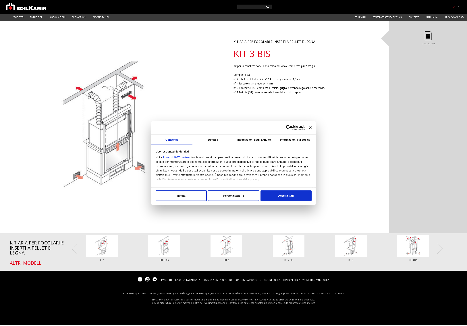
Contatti (414, 17)
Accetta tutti (286, 195)
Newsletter (166, 279)
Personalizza (231, 195)
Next (440, 249)
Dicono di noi (101, 17)
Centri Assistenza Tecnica (387, 17)
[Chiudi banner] (310, 127)
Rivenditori (36, 17)
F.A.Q (178, 279)
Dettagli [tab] (213, 139)
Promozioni (79, 17)
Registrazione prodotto (217, 279)
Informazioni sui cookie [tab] (295, 139)
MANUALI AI (432, 17)
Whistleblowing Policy (315, 279)
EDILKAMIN (360, 17)
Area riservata (192, 279)
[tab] (428, 38)
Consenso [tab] (172, 139)
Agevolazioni (57, 17)
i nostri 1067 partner (177, 157)
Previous (74, 249)
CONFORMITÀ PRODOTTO (248, 279)
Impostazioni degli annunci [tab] (254, 139)
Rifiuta (181, 195)
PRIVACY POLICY (291, 279)
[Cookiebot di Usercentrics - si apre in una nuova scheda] (289, 127)
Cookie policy (272, 279)
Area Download (454, 17)
